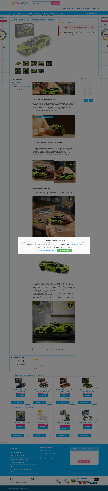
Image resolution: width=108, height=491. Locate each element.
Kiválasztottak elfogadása (46, 250)
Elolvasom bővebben (76, 244)
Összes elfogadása (64, 250)
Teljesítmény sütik (58, 247)
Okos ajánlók (68, 247)
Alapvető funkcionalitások (44, 247)
